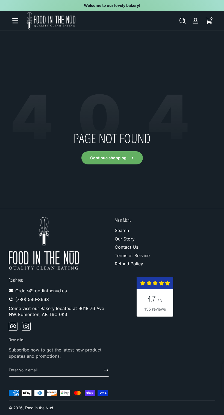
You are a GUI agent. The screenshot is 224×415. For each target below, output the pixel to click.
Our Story (125, 239)
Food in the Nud (39, 407)
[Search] (182, 20)
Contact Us (126, 247)
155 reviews (155, 309)
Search (122, 230)
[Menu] (15, 20)
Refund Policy (129, 263)
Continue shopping (108, 157)
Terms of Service (132, 255)
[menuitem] (165, 230)
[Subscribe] (103, 370)
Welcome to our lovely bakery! (112, 5)
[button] (182, 20)
